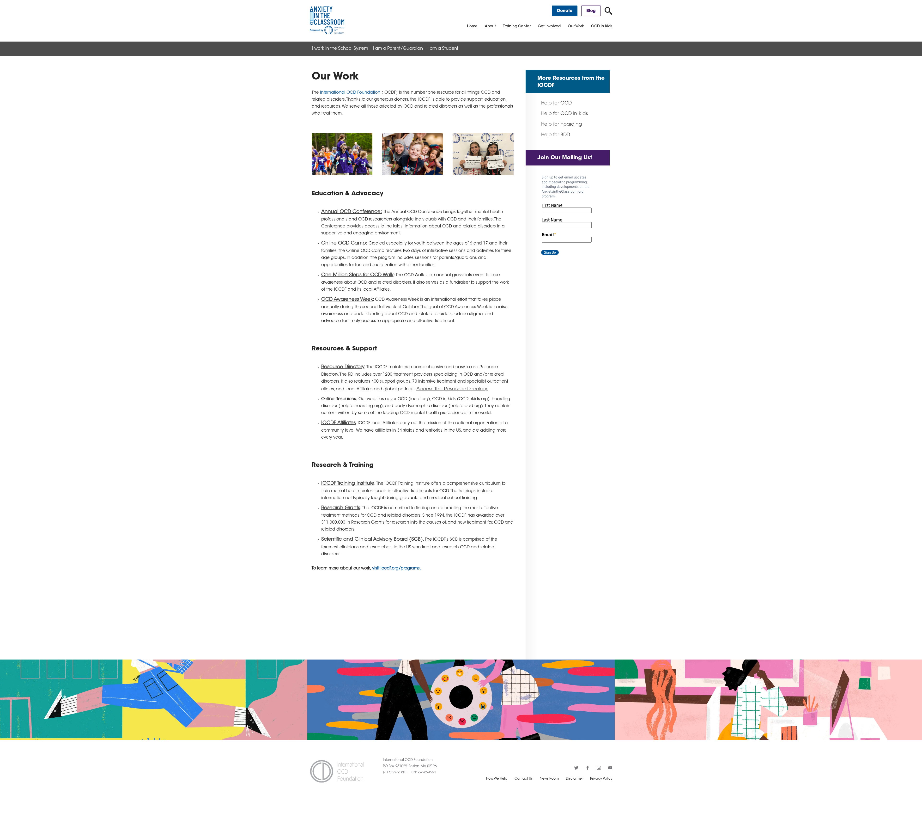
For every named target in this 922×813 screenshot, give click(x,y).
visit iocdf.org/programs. (396, 568)
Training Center (517, 26)
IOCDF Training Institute (347, 483)
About (490, 26)
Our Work (576, 26)
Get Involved (549, 26)
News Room (549, 779)
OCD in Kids (601, 26)
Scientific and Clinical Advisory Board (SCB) (372, 539)
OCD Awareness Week (347, 299)
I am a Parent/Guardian (398, 49)
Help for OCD (556, 103)
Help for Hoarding (561, 124)
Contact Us (524, 779)
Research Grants (340, 508)
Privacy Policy (601, 779)
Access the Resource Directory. (452, 389)
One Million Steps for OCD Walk (357, 275)
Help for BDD (555, 135)
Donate (564, 11)
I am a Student (443, 49)
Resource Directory (342, 367)
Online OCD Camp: (344, 243)
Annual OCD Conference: (351, 211)
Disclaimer (574, 779)
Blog (591, 11)
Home (472, 26)
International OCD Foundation (350, 93)
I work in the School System (340, 49)
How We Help (496, 779)
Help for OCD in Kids (564, 113)
